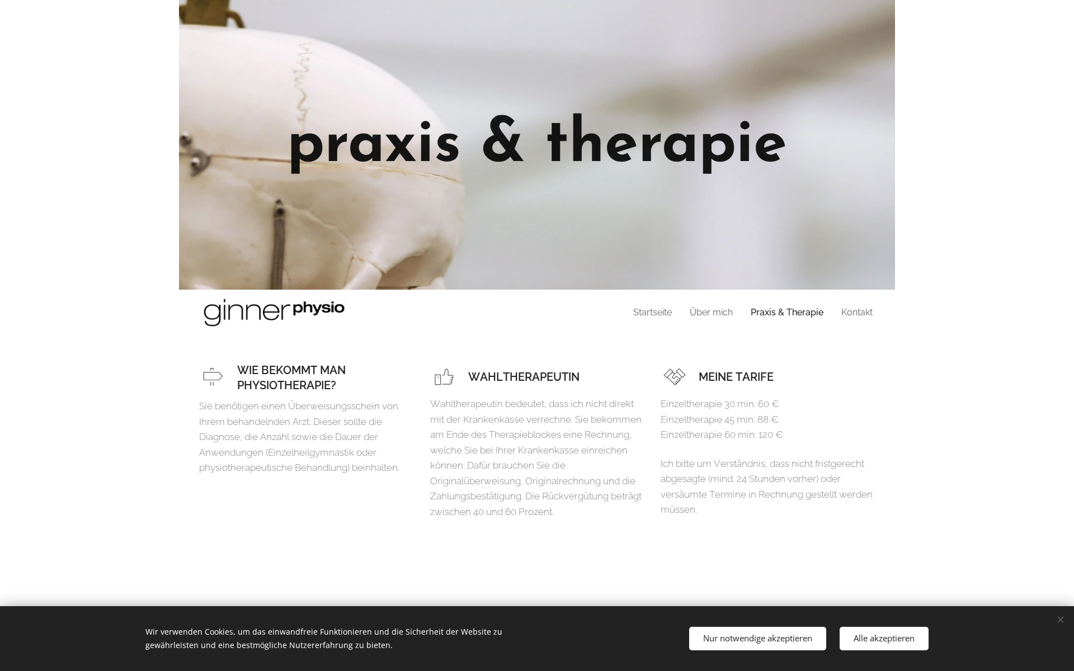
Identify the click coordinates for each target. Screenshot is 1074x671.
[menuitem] (655, 313)
